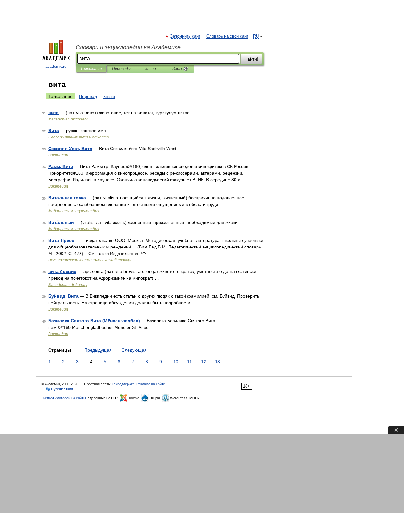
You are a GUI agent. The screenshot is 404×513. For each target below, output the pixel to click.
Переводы (121, 69)
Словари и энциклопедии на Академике (128, 47)
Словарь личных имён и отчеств (78, 137)
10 (175, 361)
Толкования (91, 69)
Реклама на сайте (150, 384)
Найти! (251, 58)
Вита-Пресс (61, 240)
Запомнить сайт (185, 36)
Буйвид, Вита (63, 296)
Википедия (58, 155)
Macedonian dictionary (67, 119)
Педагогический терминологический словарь (90, 260)
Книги (150, 69)
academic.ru (56, 66)
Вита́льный (61, 222)
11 (189, 361)
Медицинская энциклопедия (73, 211)
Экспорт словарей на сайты (63, 398)
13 (217, 361)
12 (203, 361)
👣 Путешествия (59, 389)
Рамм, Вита (60, 166)
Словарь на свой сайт (227, 36)
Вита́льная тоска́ (67, 197)
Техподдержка (123, 384)
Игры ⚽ (180, 69)
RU (256, 36)
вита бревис (62, 271)
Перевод (88, 96)
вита (53, 112)
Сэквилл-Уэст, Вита (70, 148)
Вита (53, 130)
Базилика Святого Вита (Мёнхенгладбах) (94, 320)
